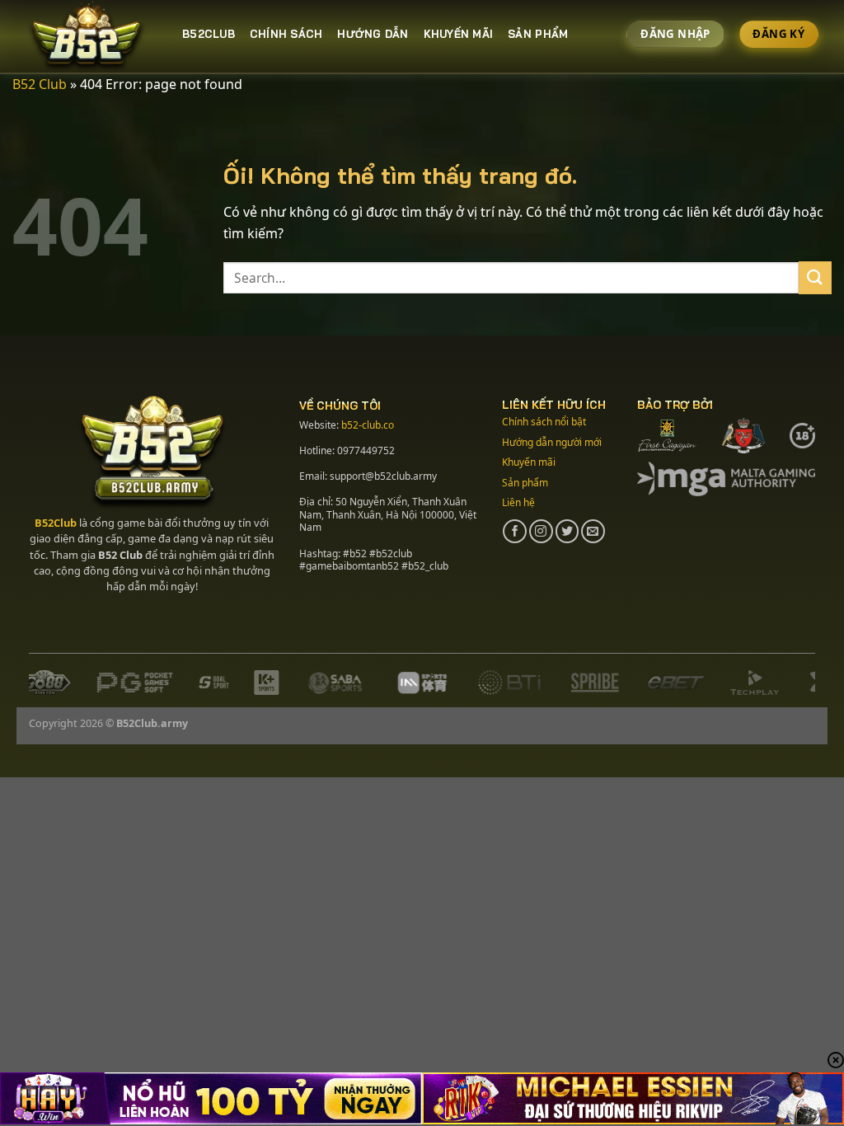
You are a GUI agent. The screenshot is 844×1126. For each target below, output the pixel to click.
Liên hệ (518, 502)
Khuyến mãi (459, 33)
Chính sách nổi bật (544, 422)
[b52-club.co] (91, 37)
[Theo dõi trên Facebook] (515, 531)
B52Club (56, 522)
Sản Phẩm (538, 33)
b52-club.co (367, 425)
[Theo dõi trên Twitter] (567, 531)
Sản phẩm (525, 483)
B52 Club (39, 84)
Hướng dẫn (372, 33)
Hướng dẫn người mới (552, 442)
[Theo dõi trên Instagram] (541, 531)
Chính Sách (286, 33)
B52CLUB (208, 33)
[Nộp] (815, 277)
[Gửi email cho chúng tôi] (593, 531)
